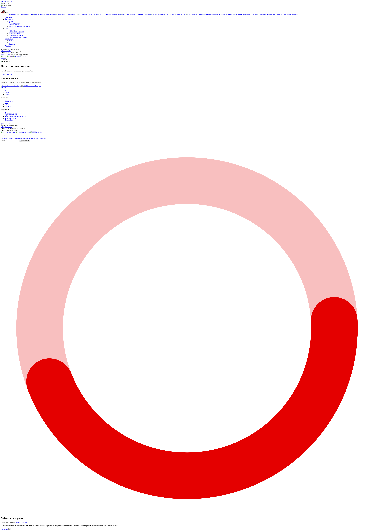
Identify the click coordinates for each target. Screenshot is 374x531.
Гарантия (12, 30)
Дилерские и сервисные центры (15, 116)
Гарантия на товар (11, 115)
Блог (10, 42)
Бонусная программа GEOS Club (19, 26)
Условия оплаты (14, 25)
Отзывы (7, 104)
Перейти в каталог (7, 74)
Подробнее (4, 529)
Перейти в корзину (22, 522)
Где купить (8, 18)
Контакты (12, 44)
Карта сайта (9, 120)
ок (10, 529)
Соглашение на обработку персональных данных (30, 139)
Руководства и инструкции (18, 37)
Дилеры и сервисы (15, 33)
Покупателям (9, 19)
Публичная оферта (7, 139)
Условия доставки (14, 23)
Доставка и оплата (11, 113)
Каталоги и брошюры (16, 35)
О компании (9, 39)
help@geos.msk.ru (6, 127)
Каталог (3, 7)
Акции (11, 21)
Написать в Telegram (34, 86)
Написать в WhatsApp (14, 86)
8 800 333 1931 (6, 51)
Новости (11, 40)
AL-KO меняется (10, 118)
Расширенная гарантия (16, 32)
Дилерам (8, 46)
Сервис (7, 28)
